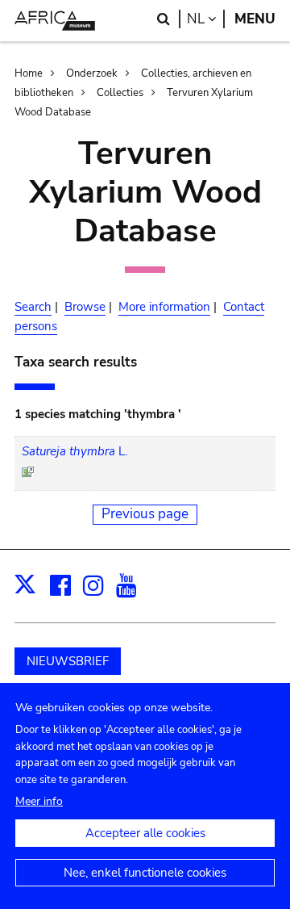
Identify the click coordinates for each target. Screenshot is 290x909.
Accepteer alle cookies (145, 833)
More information (164, 307)
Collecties (120, 93)
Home (28, 73)
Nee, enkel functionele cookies (145, 873)
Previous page (145, 514)
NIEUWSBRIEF (68, 661)
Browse (85, 307)
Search (33, 307)
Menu (255, 19)
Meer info (39, 801)
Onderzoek (92, 73)
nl (206, 19)
